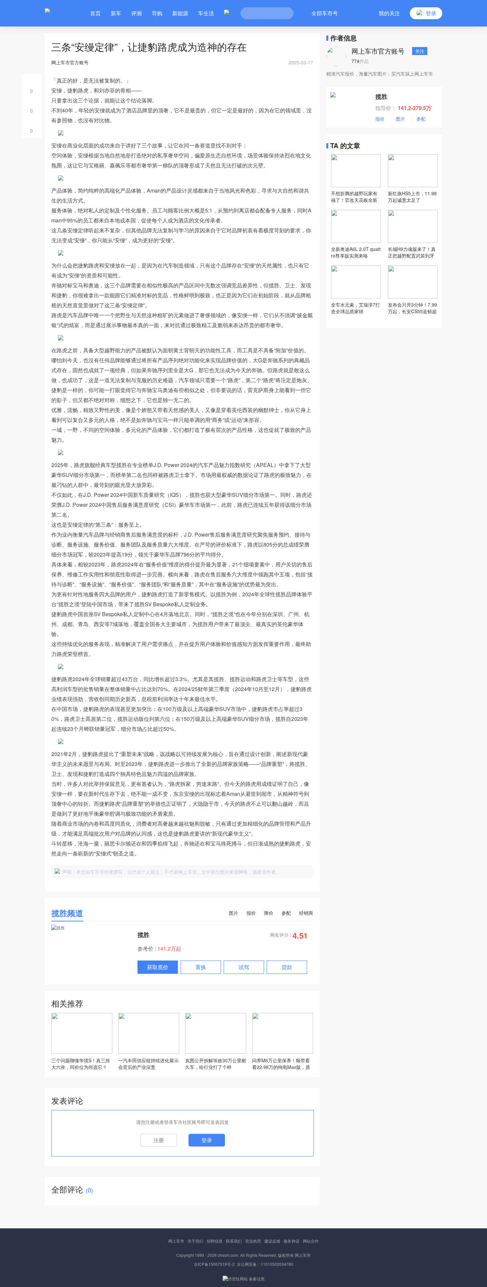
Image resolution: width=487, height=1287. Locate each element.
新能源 (180, 13)
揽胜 (143, 934)
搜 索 (284, 13)
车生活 (206, 13)
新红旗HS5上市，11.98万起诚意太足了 (412, 196)
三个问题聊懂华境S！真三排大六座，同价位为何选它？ (80, 1063)
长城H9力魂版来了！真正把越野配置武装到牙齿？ (412, 252)
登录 (206, 1140)
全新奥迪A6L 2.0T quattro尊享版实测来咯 (356, 252)
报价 (251, 912)
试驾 (244, 967)
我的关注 (389, 13)
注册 (158, 1140)
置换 (200, 967)
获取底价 (157, 967)
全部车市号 (324, 13)
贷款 (287, 967)
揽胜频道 (67, 912)
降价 (268, 912)
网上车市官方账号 (378, 51)
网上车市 (176, 1241)
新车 (116, 13)
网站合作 (311, 1241)
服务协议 (291, 1241)
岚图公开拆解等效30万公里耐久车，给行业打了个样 (215, 1063)
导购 (157, 13)
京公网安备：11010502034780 (265, 1264)
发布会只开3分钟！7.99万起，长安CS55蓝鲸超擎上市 (412, 308)
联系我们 (234, 1241)
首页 (95, 13)
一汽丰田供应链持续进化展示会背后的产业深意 (148, 1063)
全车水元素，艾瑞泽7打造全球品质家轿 (355, 308)
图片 (233, 912)
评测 (136, 13)
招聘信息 (215, 1241)
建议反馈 (272, 1241)
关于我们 (195, 1241)
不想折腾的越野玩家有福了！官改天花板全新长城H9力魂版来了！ (354, 196)
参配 (286, 912)
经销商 (306, 912)
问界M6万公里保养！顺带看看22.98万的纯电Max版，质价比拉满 (281, 1063)
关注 (419, 51)
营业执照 (253, 1241)
